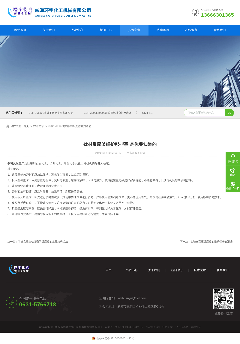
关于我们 (49, 30)
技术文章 (134, 30)
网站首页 (20, 30)
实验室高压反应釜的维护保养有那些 (211, 241)
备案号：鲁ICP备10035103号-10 (124, 326)
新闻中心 (106, 30)
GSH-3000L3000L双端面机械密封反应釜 (107, 112)
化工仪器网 (181, 326)
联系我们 (220, 30)
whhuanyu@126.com (132, 298)
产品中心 (77, 30)
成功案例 (163, 30)
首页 (26, 126)
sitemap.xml (153, 326)
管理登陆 (196, 326)
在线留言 (191, 30)
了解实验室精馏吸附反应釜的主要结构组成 (43, 241)
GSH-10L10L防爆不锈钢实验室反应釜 (50, 112)
